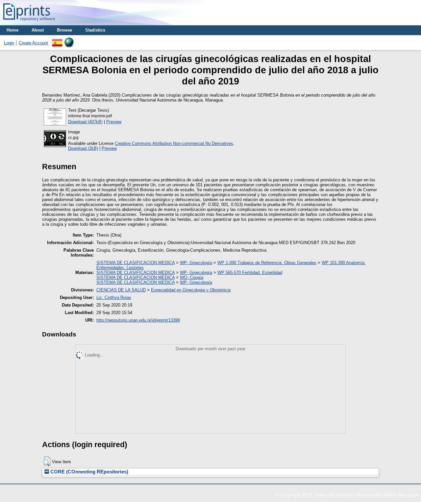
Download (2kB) (83, 148)
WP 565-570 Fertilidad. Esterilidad (249, 272)
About (38, 30)
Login (9, 42)
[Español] (57, 39)
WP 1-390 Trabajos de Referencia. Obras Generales (266, 262)
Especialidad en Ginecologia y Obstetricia (191, 289)
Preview (113, 121)
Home (12, 30)
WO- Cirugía (191, 277)
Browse (64, 30)
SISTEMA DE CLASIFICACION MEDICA (135, 262)
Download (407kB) (85, 121)
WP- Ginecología (196, 262)
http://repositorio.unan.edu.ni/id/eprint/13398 (138, 320)
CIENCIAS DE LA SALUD (121, 289)
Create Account (33, 42)
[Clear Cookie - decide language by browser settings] (69, 39)
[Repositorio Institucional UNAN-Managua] (29, 22)
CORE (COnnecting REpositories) (88, 471)
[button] (47, 461)
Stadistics (95, 30)
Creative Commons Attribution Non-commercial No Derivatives (174, 143)
